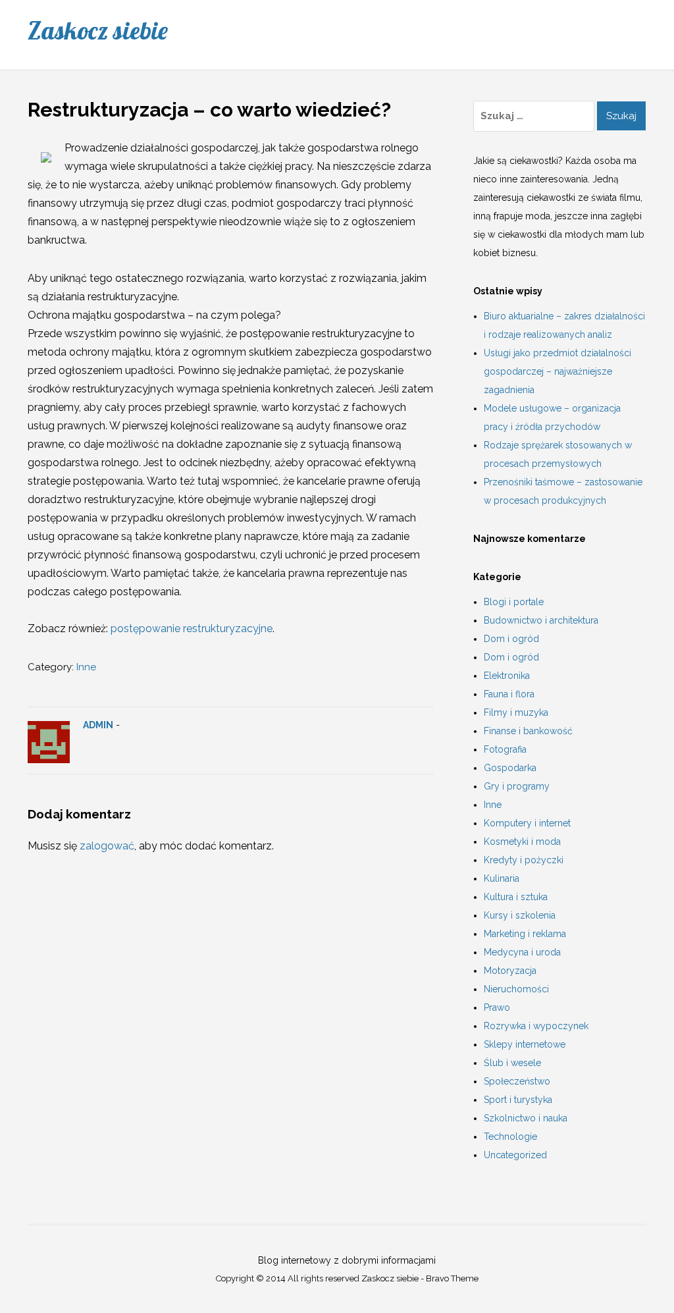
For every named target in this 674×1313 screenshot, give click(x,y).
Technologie (510, 1136)
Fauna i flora (509, 694)
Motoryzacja (510, 970)
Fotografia (505, 749)
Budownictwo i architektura (541, 620)
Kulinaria (501, 878)
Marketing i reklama (525, 933)
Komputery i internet (527, 823)
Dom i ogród (511, 638)
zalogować (107, 846)
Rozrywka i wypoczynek (536, 1026)
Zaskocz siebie (98, 30)
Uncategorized (515, 1155)
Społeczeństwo (517, 1081)
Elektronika (507, 675)
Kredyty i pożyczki (523, 860)
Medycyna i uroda (522, 952)
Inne (86, 667)
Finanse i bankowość (528, 731)
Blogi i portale (514, 602)
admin (98, 725)
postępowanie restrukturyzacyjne (191, 628)
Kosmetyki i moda (522, 841)
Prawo (497, 1007)
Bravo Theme (452, 1278)
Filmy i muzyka (516, 712)
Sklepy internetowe (524, 1044)
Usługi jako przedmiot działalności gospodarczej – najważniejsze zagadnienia (557, 371)
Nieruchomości (516, 989)
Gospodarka (510, 768)
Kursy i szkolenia (520, 915)
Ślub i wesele (512, 1063)
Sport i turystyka (518, 1099)
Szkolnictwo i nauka (525, 1118)
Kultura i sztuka (516, 897)
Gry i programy (517, 786)
